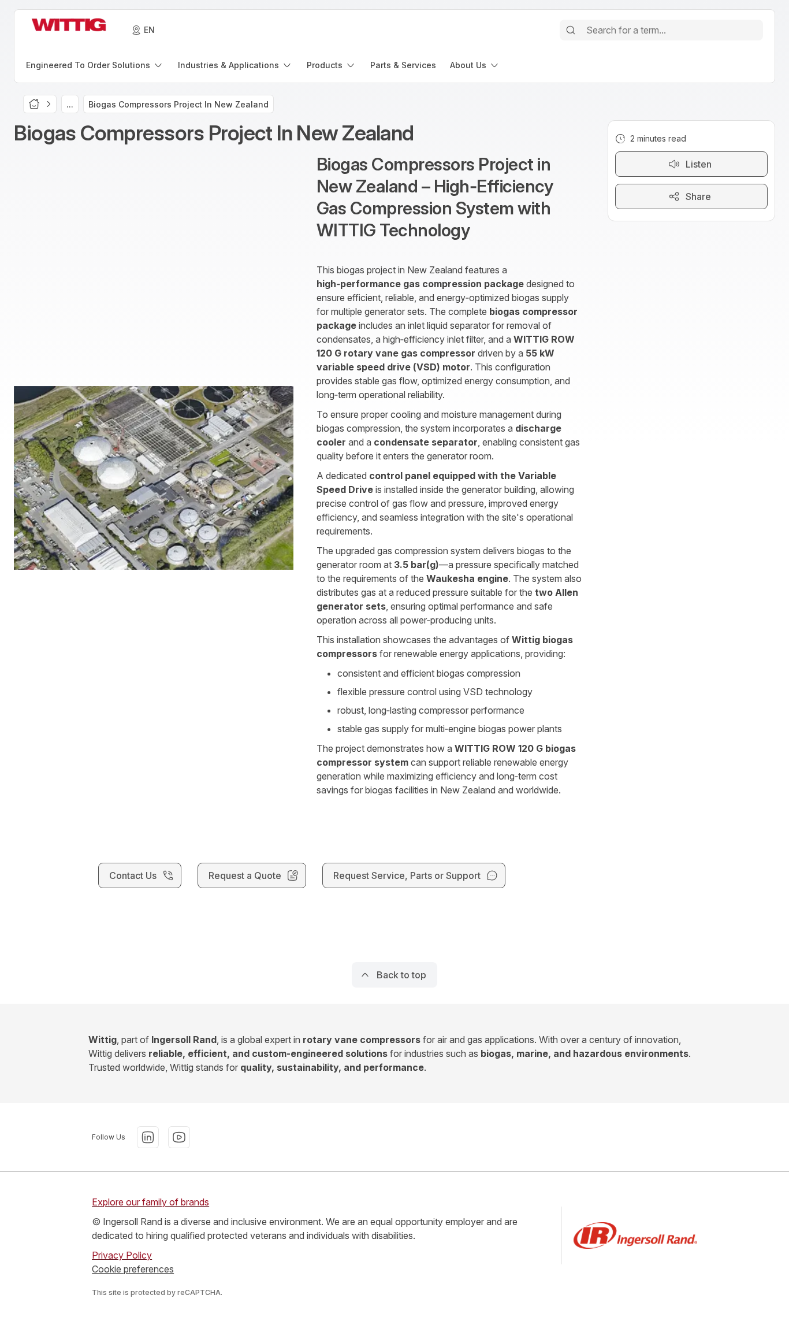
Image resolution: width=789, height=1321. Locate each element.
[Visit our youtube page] (179, 1137)
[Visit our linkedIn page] (148, 1137)
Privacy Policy (122, 1255)
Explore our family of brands (150, 1202)
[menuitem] (95, 65)
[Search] (570, 30)
